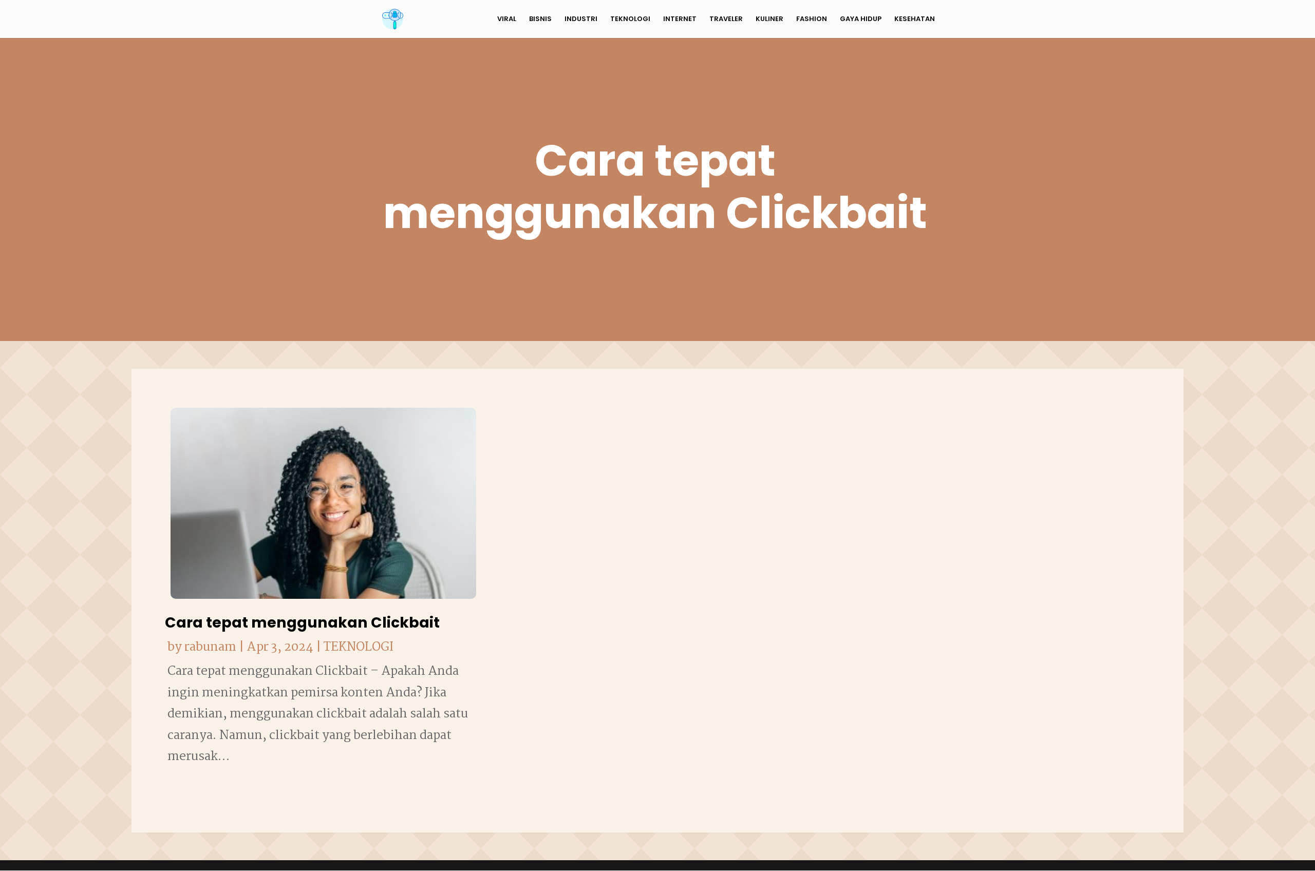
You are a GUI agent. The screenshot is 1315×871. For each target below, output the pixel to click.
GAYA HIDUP (860, 19)
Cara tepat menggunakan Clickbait (302, 622)
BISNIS (540, 19)
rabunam (210, 647)
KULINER (769, 19)
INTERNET (680, 19)
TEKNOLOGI (630, 19)
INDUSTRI (581, 19)
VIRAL (506, 19)
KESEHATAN (914, 19)
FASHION (811, 19)
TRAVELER (726, 19)
